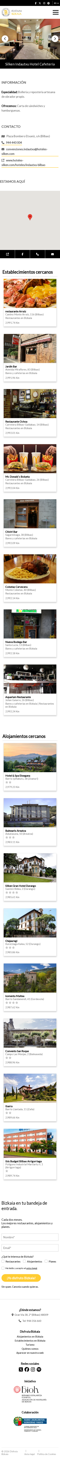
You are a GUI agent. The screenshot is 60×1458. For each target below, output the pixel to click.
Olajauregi (11, 940)
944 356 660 (34, 1320)
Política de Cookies (46, 1454)
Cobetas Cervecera (16, 586)
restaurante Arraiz (15, 311)
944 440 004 (14, 142)
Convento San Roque (17, 1051)
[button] (5, 38)
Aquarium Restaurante (18, 696)
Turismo (30, 1344)
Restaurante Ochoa (16, 421)
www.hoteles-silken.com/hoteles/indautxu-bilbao (23, 163)
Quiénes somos (30, 1348)
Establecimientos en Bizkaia (30, 1340)
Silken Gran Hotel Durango (20, 885)
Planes (52, 1261)
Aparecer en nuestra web (30, 1352)
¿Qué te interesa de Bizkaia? (18, 1256)
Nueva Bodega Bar (16, 641)
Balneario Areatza (15, 830)
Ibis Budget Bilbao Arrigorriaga (23, 1161)
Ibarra (8, 1106)
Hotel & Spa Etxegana (17, 775)
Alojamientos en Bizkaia (30, 1336)
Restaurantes (13, 1261)
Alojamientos (34, 1261)
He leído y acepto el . (22, 1268)
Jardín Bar (11, 366)
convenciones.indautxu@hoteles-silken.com (25, 151)
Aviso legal (29, 1454)
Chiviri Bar (11, 531)
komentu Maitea (14, 995)
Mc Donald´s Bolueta (17, 476)
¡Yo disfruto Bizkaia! (21, 1278)
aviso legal (31, 1268)
